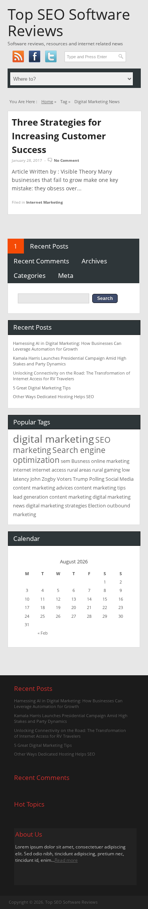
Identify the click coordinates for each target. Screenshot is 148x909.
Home (47, 101)
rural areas (79, 469)
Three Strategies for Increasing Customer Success (59, 136)
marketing (32, 449)
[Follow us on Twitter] (51, 56)
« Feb (43, 633)
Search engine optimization (59, 454)
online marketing (110, 461)
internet (22, 469)
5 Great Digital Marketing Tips (42, 388)
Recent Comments (41, 261)
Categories (30, 275)
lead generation (30, 496)
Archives (94, 261)
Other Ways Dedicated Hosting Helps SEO (53, 396)
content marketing (70, 496)
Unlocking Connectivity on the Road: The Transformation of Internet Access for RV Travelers (71, 375)
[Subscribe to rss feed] (18, 56)
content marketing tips (100, 487)
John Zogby (43, 478)
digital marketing (53, 439)
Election (97, 505)
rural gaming (106, 469)
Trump (80, 478)
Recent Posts (49, 246)
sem (65, 461)
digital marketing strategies (56, 505)
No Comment (66, 160)
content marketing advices (43, 487)
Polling (96, 478)
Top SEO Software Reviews (69, 22)
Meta (65, 275)
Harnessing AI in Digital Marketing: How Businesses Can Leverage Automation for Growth (67, 346)
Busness (80, 461)
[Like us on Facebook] (34, 56)
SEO (102, 439)
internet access (49, 469)
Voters (64, 478)
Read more (66, 860)
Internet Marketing (44, 202)
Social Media (119, 478)
